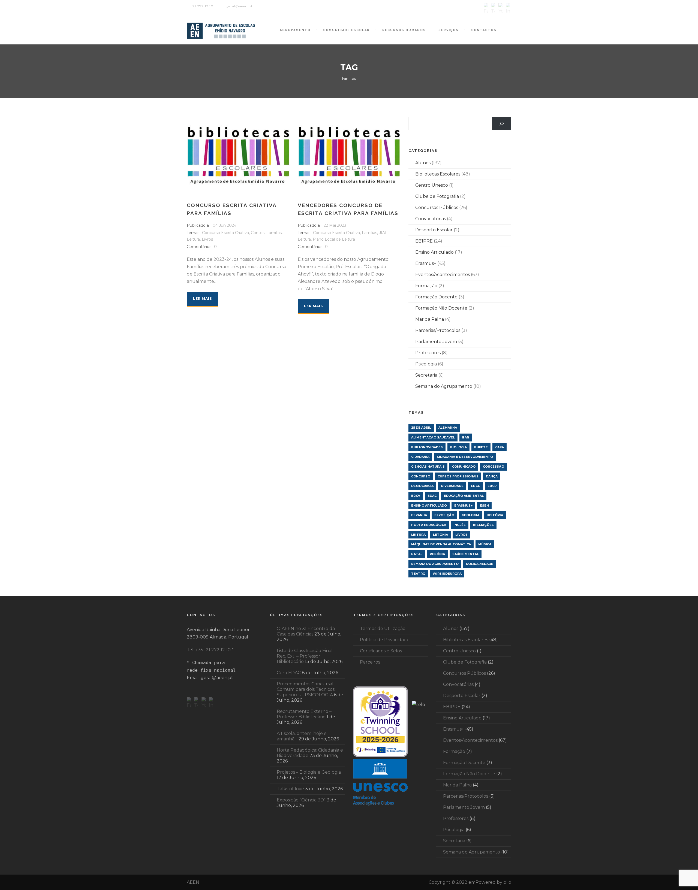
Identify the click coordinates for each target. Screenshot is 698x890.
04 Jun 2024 (224, 225)
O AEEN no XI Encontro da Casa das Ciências (306, 631)
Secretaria (426, 375)
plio (507, 882)
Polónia (437, 554)
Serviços (448, 30)
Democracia (422, 486)
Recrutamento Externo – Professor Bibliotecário (304, 714)
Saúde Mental (465, 554)
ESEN (484, 505)
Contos (257, 232)
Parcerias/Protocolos (437, 330)
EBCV (415, 496)
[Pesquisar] (501, 123)
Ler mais (202, 298)
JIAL (383, 232)
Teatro (418, 574)
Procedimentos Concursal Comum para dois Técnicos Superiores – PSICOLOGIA (306, 689)
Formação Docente (436, 296)
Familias (274, 232)
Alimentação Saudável (433, 437)
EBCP (492, 486)
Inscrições (483, 525)
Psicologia (426, 364)
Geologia (470, 515)
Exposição (444, 515)
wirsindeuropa (447, 574)
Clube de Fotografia (437, 196)
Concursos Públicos (436, 207)
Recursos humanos (404, 30)
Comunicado (464, 466)
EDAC (432, 496)
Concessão (493, 466)
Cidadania (420, 457)
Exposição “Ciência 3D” (301, 800)
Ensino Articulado (434, 252)
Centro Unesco (431, 185)
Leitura (193, 239)
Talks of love (290, 788)
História (495, 515)
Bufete (481, 447)
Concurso (420, 476)
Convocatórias (430, 218)
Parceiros (370, 662)
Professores (428, 352)
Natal (416, 554)
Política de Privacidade (385, 639)
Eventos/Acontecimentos (442, 274)
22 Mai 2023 (335, 225)
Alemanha (447, 427)
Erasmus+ (425, 263)
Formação (426, 285)
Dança (492, 476)
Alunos (423, 162)
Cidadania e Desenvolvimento (465, 457)
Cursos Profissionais (458, 476)
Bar (465, 437)
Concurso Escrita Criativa (225, 232)
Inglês (459, 525)
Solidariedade (479, 564)
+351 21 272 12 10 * (214, 649)
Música (484, 544)
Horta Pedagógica (428, 525)
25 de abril (421, 427)
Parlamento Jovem (436, 341)
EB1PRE (424, 241)
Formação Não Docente (441, 308)
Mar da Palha (429, 319)
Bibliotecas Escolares (437, 174)
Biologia (458, 447)
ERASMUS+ (463, 505)
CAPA (499, 447)
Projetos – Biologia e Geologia (309, 772)
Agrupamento (295, 30)
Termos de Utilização (382, 628)
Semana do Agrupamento (443, 386)
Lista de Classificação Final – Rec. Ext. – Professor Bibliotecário (306, 656)
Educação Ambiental (464, 496)
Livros (207, 239)
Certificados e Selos (381, 650)
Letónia (440, 535)
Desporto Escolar (434, 229)
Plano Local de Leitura (334, 239)
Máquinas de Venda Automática (441, 544)
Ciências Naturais (428, 466)
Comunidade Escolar (346, 30)
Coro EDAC (289, 672)
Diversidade (452, 486)
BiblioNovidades (427, 447)
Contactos (484, 30)
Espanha (419, 515)
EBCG (475, 486)
